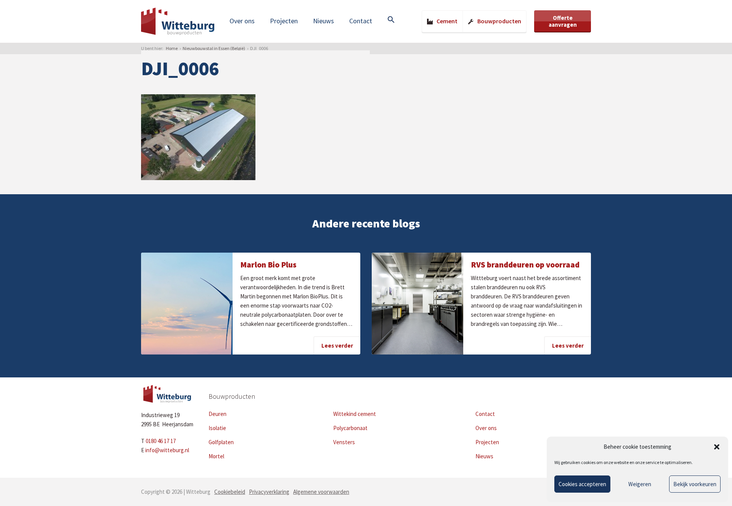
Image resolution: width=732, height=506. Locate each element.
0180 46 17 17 (161, 441)
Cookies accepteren (582, 484)
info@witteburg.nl (167, 450)
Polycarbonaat (350, 428)
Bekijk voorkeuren (694, 484)
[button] (717, 447)
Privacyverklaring (269, 491)
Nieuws (323, 20)
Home (172, 48)
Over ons (242, 20)
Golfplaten (221, 442)
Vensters (344, 442)
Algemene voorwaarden (321, 491)
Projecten (284, 20)
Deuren (217, 413)
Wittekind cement (354, 413)
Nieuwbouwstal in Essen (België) (214, 48)
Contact (360, 20)
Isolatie (217, 428)
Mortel (216, 456)
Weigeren (639, 484)
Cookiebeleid (229, 491)
